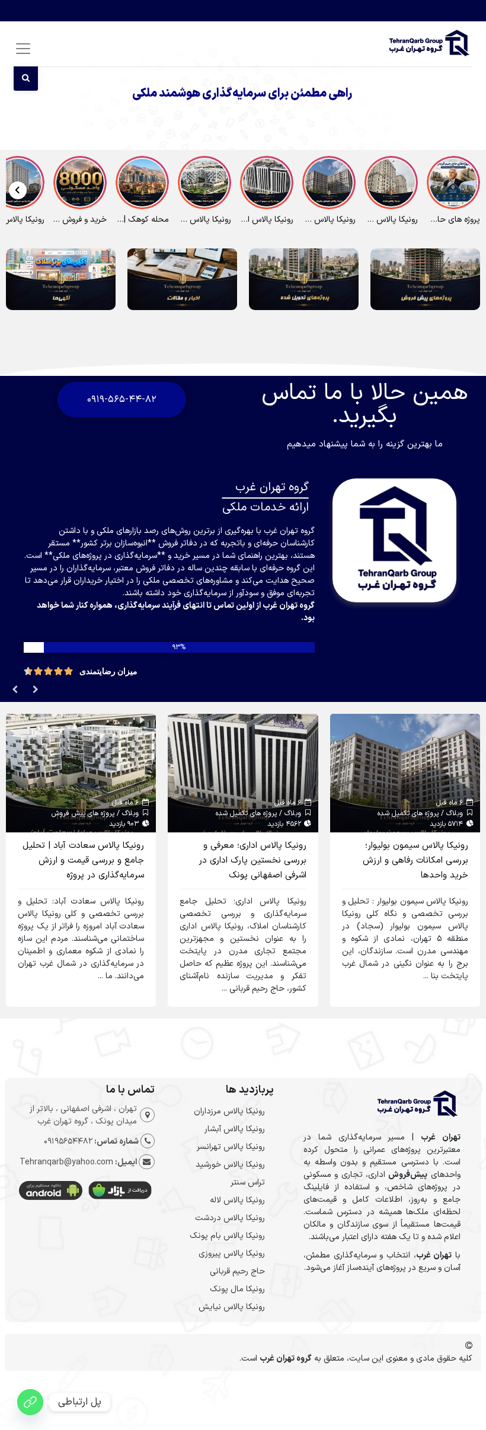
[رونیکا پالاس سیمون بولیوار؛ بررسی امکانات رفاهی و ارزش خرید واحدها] (405, 773)
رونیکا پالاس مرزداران (229, 1111)
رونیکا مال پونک (237, 1289)
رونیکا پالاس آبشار (234, 1129)
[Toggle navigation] (21, 48)
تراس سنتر (248, 1182)
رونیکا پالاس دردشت (230, 1218)
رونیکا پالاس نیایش (232, 1307)
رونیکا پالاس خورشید (230, 1164)
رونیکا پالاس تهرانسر (231, 1147)
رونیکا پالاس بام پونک (227, 1236)
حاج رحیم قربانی (237, 1271)
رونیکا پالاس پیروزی (232, 1253)
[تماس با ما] (30, 1402)
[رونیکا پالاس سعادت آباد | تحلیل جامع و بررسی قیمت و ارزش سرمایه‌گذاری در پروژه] (81, 773)
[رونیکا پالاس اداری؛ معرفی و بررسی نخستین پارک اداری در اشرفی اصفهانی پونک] (243, 773)
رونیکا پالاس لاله (237, 1200)
